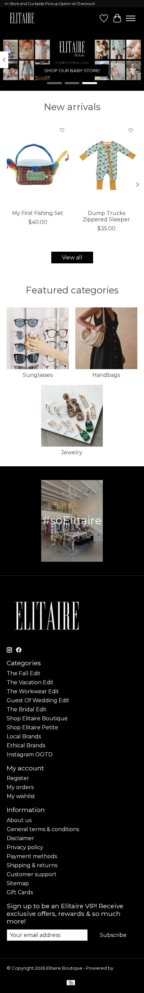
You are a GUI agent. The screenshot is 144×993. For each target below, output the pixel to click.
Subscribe (113, 935)
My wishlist (21, 796)
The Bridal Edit (27, 709)
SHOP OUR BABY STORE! (72, 70)
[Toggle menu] (130, 18)
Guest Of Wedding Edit (38, 700)
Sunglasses (38, 375)
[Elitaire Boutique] (22, 18)
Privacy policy (25, 847)
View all (72, 257)
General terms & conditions (43, 829)
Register (18, 778)
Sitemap (18, 883)
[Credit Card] (71, 983)
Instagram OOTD (30, 754)
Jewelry (71, 452)
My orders (20, 787)
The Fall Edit (24, 673)
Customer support (32, 874)
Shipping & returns (32, 865)
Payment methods (32, 856)
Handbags (106, 375)
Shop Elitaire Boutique (37, 718)
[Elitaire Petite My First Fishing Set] (38, 165)
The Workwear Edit (33, 691)
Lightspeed (19, 973)
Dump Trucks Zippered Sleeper (106, 216)
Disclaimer (20, 838)
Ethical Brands (26, 745)
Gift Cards (20, 892)
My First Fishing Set (37, 213)
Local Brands (24, 736)
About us (19, 820)
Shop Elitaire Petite (32, 727)
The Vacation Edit (30, 682)
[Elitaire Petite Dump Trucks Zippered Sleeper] (106, 165)
